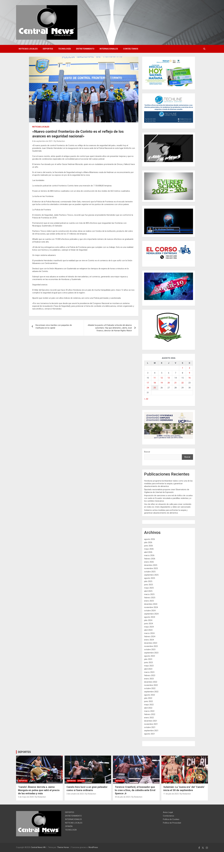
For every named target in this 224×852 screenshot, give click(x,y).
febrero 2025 (149, 597)
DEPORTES (48, 49)
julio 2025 (148, 581)
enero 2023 (149, 679)
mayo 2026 (149, 549)
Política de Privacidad (172, 823)
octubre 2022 (149, 688)
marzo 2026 (149, 555)
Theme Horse (63, 847)
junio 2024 (148, 623)
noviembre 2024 (151, 607)
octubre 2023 (149, 649)
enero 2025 (149, 601)
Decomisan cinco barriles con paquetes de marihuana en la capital (54, 326)
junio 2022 (148, 701)
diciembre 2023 (150, 643)
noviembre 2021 (151, 724)
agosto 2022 (149, 695)
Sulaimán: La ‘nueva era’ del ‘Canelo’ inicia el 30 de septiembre (184, 788)
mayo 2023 (149, 666)
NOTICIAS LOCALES (28, 49)
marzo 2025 (149, 594)
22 (182, 383)
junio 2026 (148, 546)
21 (175, 383)
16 (189, 378)
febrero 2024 (149, 636)
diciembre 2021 (150, 721)
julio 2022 (148, 698)
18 (155, 383)
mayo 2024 (149, 627)
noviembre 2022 (151, 685)
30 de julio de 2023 (122, 797)
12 (162, 378)
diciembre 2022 (150, 682)
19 (162, 383)
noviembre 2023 (151, 646)
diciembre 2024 (150, 604)
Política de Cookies (171, 819)
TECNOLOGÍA (64, 49)
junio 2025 (148, 584)
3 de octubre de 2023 (75, 794)
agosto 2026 (149, 539)
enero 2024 (149, 640)
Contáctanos (130, 49)
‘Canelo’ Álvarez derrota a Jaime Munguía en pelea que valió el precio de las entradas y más (39, 790)
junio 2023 (148, 662)
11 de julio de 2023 (170, 794)
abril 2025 (148, 591)
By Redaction (59, 141)
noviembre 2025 (151, 568)
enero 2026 (149, 562)
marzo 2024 (149, 633)
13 (169, 378)
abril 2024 (148, 630)
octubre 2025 (149, 571)
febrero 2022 (149, 714)
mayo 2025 (149, 588)
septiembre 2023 (151, 653)
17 (148, 383)
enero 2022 (149, 717)
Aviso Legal (168, 812)
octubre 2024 (149, 610)
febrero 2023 (149, 675)
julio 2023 (148, 659)
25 (155, 387)
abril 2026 (148, 552)
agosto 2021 (149, 734)
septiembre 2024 (151, 614)
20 (169, 383)
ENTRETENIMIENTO (85, 49)
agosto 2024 (149, 617)
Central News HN (38, 847)
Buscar (147, 452)
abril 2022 (148, 708)
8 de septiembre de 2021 (42, 141)
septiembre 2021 (151, 730)
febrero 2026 (149, 558)
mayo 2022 (149, 704)
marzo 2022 (149, 711)
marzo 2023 (149, 672)
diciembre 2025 (150, 565)
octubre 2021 (149, 727)
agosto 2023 (149, 656)
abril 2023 (148, 669)
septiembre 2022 (151, 691)
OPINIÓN (81, 781)
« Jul (146, 399)
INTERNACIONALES (109, 49)
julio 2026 (148, 542)
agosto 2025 (149, 578)
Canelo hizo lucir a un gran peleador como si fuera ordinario (86, 788)
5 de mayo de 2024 (26, 797)
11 (155, 378)
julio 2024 (148, 620)
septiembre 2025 (151, 575)
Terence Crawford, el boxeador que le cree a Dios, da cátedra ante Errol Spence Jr (135, 790)
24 (148, 387)
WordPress (93, 847)
